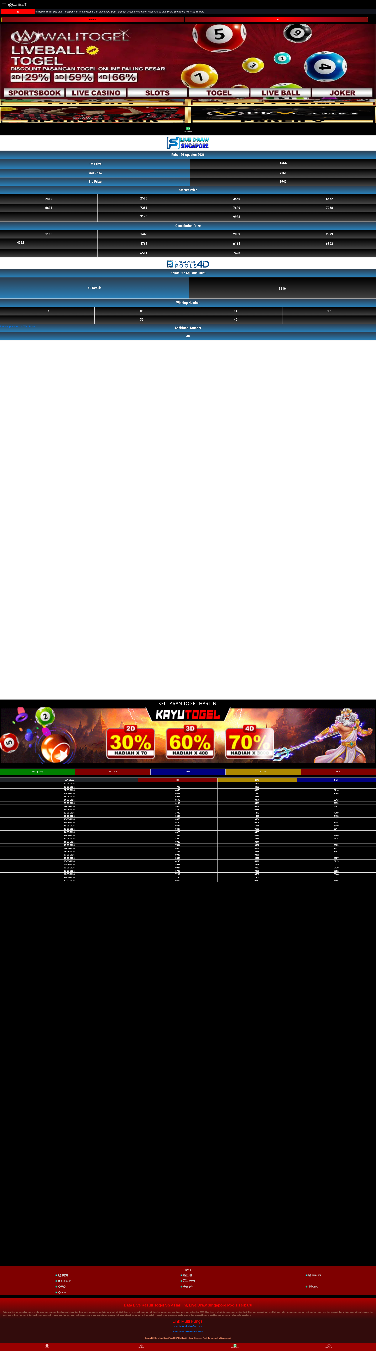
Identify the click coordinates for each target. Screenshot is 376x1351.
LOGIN (276, 20)
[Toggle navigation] (4, 4)
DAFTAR (92, 20)
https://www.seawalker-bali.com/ (188, 1331)
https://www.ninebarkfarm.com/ (188, 1326)
